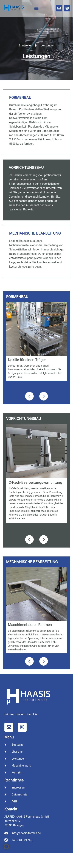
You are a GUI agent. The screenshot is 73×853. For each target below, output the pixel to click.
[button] (36, 8)
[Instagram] (67, 8)
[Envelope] (59, 8)
